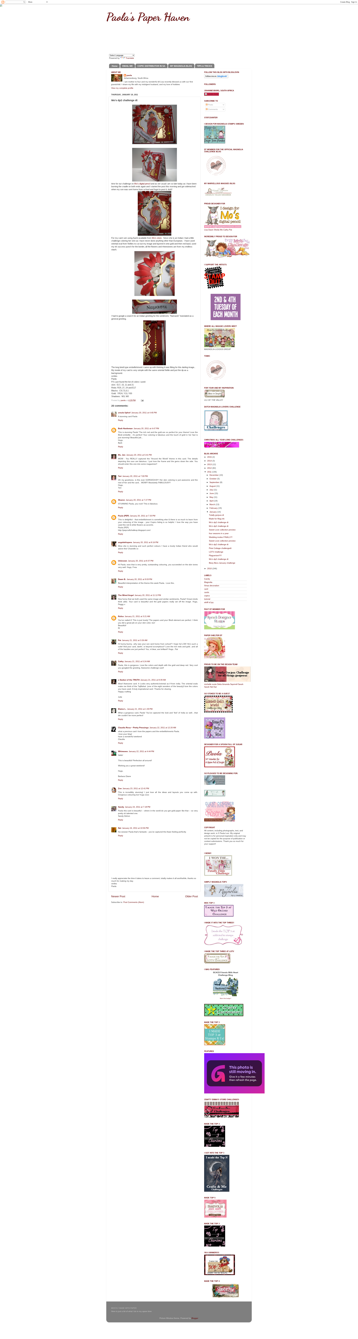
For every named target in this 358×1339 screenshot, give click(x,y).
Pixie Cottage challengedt (220, 548)
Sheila (216, 230)
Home (114, 66)
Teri (120, 476)
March (212, 504)
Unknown (122, 561)
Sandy (121, 807)
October (213, 479)
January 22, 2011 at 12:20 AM (162, 728)
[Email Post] (142, 400)
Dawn (210, 230)
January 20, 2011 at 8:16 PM (145, 542)
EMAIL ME (127, 66)
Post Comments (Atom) (133, 902)
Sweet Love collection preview (222, 530)
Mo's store (157, 238)
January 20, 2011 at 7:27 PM (138, 500)
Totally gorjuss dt (216, 515)
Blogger (194, 1318)
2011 (209, 472)
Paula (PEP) (123, 516)
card (206, 589)
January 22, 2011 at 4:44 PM (141, 751)
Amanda (226, 684)
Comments (213, 109)
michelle (208, 684)
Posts (210, 105)
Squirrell (233, 684)
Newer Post (118, 896)
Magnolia (208, 582)
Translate (130, 58)
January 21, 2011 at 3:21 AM (137, 616)
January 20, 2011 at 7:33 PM (142, 516)
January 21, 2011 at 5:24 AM (137, 661)
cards (206, 592)
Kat (215, 687)
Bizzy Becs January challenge (222, 563)
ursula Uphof (124, 413)
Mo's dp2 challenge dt (218, 522)
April (211, 501)
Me (221, 230)
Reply (120, 420)
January (213, 512)
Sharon (121, 500)
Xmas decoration (211, 586)
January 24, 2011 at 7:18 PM (137, 807)
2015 (209, 457)
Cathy (121, 661)
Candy (207, 579)
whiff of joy (209, 602)
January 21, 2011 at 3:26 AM (134, 640)
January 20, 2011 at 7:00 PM (135, 476)
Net (119, 828)
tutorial (207, 599)
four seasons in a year (219, 533)
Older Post (191, 896)
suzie (214, 684)
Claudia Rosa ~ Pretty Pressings (133, 728)
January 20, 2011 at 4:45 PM (144, 413)
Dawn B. (122, 579)
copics (207, 596)
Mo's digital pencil (142, 184)
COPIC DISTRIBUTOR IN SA (151, 66)
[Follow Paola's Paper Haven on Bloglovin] (216, 78)
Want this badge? (225, 998)
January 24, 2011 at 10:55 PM (135, 828)
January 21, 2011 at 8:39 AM (153, 680)
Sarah (240, 684)
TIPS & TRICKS (204, 66)
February (213, 508)
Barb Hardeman (125, 428)
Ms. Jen (121, 455)
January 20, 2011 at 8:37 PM (140, 561)
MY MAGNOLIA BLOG (181, 66)
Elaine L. (122, 709)
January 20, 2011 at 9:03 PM (139, 579)
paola (129, 75)
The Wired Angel (126, 595)
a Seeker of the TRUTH (129, 680)
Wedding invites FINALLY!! (220, 537)
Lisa (206, 230)
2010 (209, 569)
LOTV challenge (216, 552)
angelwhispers (125, 542)
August (212, 486)
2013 (209, 464)
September (214, 482)
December (214, 475)
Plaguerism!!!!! (215, 555)
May (211, 497)
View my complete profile (122, 88)
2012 (209, 468)
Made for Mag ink (216, 519)
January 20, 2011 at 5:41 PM (139, 455)
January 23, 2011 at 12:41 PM (136, 788)
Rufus (121, 616)
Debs (219, 684)
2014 (209, 461)
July (211, 490)
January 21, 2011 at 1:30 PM (140, 709)
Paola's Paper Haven (147, 17)
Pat (119, 640)
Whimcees (123, 751)
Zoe (120, 788)
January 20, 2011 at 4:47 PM (146, 428)
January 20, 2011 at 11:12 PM (148, 595)
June (211, 493)
